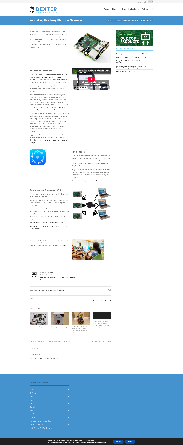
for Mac (55, 82)
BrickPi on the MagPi (36, 327)
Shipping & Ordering (36, 424)
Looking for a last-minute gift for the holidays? (131, 54)
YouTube (144, 1)
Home (32, 389)
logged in (42, 358)
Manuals (32, 407)
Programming (117, 20)
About (31, 396)
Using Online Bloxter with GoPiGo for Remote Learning (131, 61)
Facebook (141, 1)
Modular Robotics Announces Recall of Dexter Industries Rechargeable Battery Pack (131, 67)
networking (45, 290)
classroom (37, 290)
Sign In (151, 1)
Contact (32, 417)
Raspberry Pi (54, 277)
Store (31, 400)
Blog (109, 20)
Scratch (62, 277)
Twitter (138, 1)
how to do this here (58, 80)
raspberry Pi (54, 290)
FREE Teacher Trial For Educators (41, 428)
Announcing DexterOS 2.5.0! (126, 71)
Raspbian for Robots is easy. (57, 75)
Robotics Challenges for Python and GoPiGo (131, 57)
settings (103, 443)
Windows (63, 82)
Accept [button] (118, 442)
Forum (32, 410)
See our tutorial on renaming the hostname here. (46, 223)
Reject (130, 442)
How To (32, 414)
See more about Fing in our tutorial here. (86, 181)
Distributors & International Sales (40, 421)
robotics (61, 290)
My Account (33, 393)
